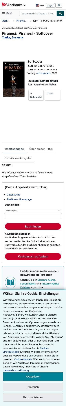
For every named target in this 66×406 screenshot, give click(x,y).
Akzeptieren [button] (33, 376)
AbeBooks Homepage (19, 199)
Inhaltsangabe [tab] (14, 149)
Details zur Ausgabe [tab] (18, 158)
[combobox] (37, 13)
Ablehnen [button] (33, 386)
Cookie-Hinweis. (23, 359)
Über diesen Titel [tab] (41, 149)
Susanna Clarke (46, 279)
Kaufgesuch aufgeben (33, 256)
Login (50, 5)
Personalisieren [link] (33, 397)
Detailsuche (13, 194)
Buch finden (33, 226)
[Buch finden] (60, 13)
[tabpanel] (31, 170)
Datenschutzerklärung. (16, 370)
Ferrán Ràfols (28, 283)
